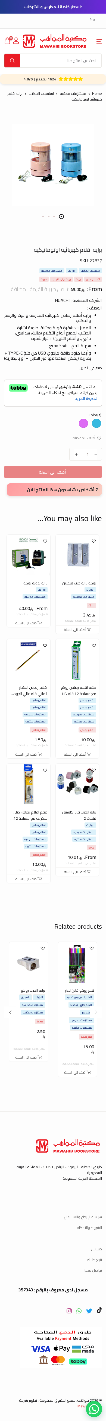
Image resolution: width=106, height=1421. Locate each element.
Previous (96, 1012)
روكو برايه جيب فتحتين (79, 583)
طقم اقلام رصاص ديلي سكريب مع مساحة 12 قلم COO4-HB (30, 818)
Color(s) (95, 415)
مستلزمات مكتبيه (73, 93)
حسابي (96, 1249)
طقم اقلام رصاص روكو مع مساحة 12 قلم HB (78, 690)
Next (10, 1012)
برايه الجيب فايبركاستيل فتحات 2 (79, 815)
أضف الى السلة (53, 472)
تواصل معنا (93, 1270)
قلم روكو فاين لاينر (79, 990)
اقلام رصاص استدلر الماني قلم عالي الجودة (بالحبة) (29, 693)
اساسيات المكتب (41, 93)
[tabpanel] (53, 165)
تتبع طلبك (94, 1259)
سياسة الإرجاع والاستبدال (83, 1216)
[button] (99, 41)
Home (97, 93)
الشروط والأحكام (89, 1227)
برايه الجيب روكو (33, 990)
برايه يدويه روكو (35, 583)
